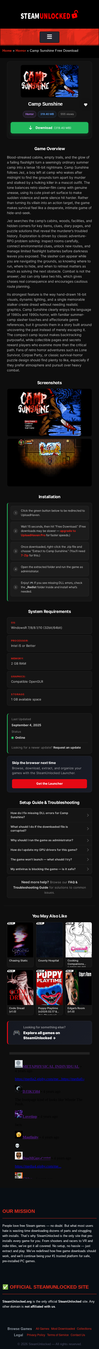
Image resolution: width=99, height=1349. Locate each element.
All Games (42, 1328)
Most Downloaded (63, 1328)
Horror (21, 50)
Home (7, 50)
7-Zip (25, 555)
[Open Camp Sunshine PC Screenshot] (49, 412)
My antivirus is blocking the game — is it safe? (43, 869)
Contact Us (78, 1335)
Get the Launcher (49, 783)
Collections (84, 1328)
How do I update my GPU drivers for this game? (44, 850)
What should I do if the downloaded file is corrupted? (39, 829)
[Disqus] (49, 1118)
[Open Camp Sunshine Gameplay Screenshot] (49, 463)
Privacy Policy (36, 1335)
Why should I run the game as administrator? (42, 840)
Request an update (67, 747)
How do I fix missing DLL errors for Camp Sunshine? (39, 815)
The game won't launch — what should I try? (41, 859)
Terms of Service (58, 1335)
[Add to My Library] (85, 105)
